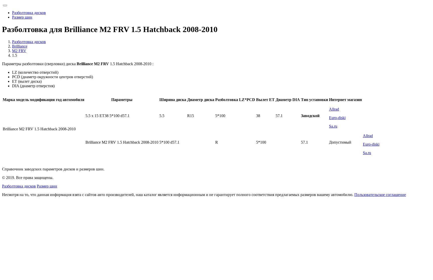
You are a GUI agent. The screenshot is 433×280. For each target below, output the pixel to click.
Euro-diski (337, 118)
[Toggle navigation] (5, 5)
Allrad (334, 109)
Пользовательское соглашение (380, 195)
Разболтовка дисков (29, 13)
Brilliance (19, 46)
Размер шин (22, 17)
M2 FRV (19, 51)
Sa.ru (333, 126)
